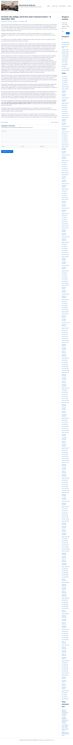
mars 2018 (64, 309)
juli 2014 (63, 420)
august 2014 (64, 418)
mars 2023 (64, 170)
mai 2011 (64, 512)
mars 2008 (64, 608)
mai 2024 (64, 138)
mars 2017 (64, 338)
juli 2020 (64, 244)
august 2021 (64, 213)
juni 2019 (64, 275)
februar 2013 (64, 460)
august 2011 (64, 506)
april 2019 (64, 279)
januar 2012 (64, 492)
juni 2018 (64, 303)
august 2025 (64, 103)
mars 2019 (64, 281)
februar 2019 (64, 283)
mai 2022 (64, 195)
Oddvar (63, 710)
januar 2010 (64, 551)
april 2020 (64, 250)
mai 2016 (64, 364)
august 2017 (64, 328)
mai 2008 (64, 604)
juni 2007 (64, 633)
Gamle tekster (65, 46)
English (48, 6)
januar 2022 (64, 199)
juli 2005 (64, 692)
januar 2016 (64, 372)
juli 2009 (64, 568)
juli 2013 (63, 450)
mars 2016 (64, 368)
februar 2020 (65, 254)
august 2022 (64, 189)
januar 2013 (64, 462)
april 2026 (64, 82)
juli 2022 (64, 191)
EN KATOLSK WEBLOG (27, 5)
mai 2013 (64, 454)
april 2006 (64, 669)
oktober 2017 (65, 322)
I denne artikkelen (47, 26)
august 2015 (64, 388)
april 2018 (64, 307)
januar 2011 (64, 521)
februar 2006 (65, 673)
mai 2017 (64, 334)
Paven (63, 62)
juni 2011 (64, 510)
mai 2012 (64, 484)
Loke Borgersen (65, 725)
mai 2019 (64, 277)
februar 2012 (64, 490)
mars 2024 (64, 142)
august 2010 (64, 536)
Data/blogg (64, 44)
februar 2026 (65, 86)
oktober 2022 (65, 183)
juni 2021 (64, 217)
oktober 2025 (65, 97)
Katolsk (63, 53)
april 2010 (64, 544)
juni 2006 (64, 664)
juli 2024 (64, 133)
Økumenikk (64, 70)
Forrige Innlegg (4, 122)
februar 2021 (64, 225)
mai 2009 (64, 572)
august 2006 (64, 660)
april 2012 (64, 486)
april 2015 (64, 396)
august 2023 (64, 160)
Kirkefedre (64, 56)
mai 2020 (64, 248)
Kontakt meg (54, 6)
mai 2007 (64, 635)
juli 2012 (63, 480)
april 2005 (64, 699)
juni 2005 (64, 694)
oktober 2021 (65, 208)
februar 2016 (64, 370)
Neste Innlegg (54, 122)
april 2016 (64, 366)
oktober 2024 (65, 126)
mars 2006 (64, 671)
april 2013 (64, 456)
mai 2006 (64, 666)
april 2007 (64, 637)
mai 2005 (64, 696)
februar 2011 (64, 519)
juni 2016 (64, 362)
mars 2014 (64, 428)
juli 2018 (63, 301)
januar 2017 (64, 342)
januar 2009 (64, 582)
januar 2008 (64, 613)
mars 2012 (64, 488)
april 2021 (64, 221)
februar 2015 (64, 400)
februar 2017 (64, 340)
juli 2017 (63, 330)
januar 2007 (64, 645)
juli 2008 (64, 600)
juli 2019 (63, 272)
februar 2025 (65, 115)
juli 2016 (63, 360)
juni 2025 (64, 107)
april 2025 (64, 111)
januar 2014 (64, 432)
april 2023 (64, 168)
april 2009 (64, 574)
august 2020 (64, 242)
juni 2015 (64, 392)
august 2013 (64, 448)
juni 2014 (64, 422)
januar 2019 (64, 285)
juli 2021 (63, 215)
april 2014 (64, 426)
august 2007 (64, 629)
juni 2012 (64, 482)
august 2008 (64, 598)
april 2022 (64, 197)
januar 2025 (64, 117)
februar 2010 (64, 549)
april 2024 (64, 140)
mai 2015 (64, 394)
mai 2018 (64, 305)
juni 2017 (64, 332)
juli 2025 (64, 105)
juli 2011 (63, 508)
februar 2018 (64, 311)
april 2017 (64, 336)
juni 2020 (64, 246)
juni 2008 (64, 602)
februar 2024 (65, 144)
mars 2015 (64, 398)
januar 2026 (64, 88)
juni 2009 (64, 570)
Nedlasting (64, 60)
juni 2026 (64, 78)
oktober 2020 (65, 236)
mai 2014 (64, 424)
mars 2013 (64, 458)
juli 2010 (63, 538)
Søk (62, 31)
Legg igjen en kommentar (6, 21)
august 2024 (64, 131)
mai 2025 (64, 109)
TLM (63, 66)
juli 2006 (64, 662)
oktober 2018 (65, 294)
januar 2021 (64, 228)
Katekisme (64, 51)
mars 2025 (64, 113)
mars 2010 (64, 547)
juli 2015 (63, 390)
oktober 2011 (64, 501)
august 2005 (64, 690)
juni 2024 (64, 135)
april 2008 (64, 606)
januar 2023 (64, 174)
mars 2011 (64, 517)
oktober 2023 (65, 155)
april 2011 (64, 514)
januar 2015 (64, 402)
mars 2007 (64, 639)
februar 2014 (64, 430)
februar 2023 (65, 172)
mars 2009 (64, 576)
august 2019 (64, 270)
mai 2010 (64, 542)
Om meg (69, 6)
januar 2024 (64, 146)
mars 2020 (64, 252)
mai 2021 (64, 219)
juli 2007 (64, 631)
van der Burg (64, 68)
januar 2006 (64, 675)
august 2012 (64, 478)
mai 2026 (64, 80)
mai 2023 (64, 166)
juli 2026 (64, 76)
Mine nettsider (62, 6)
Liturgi (63, 58)
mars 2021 (64, 223)
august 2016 (64, 358)
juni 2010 (64, 540)
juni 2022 (64, 193)
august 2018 (64, 299)
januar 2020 (64, 256)
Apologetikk (64, 42)
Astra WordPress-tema (49, 740)
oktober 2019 (65, 265)
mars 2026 (64, 84)
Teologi (63, 64)
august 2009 (64, 566)
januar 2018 (64, 313)
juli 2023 (64, 162)
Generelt (63, 49)
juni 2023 (64, 164)
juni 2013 (64, 452)
